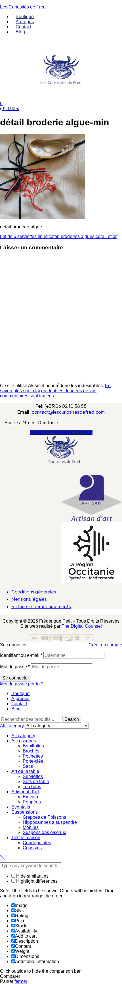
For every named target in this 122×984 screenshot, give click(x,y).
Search (71, 719)
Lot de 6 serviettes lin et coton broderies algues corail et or (58, 236)
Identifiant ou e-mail (21, 655)
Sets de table (36, 781)
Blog (16, 708)
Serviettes (33, 776)
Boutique (20, 693)
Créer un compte (105, 644)
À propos (20, 698)
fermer (20, 981)
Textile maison (25, 837)
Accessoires (23, 740)
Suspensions (24, 812)
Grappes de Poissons (44, 817)
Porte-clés (33, 761)
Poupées (32, 801)
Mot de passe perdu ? (21, 683)
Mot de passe (15, 666)
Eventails (20, 807)
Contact (19, 703)
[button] (61, 471)
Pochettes (33, 756)
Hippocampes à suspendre (50, 822)
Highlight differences (36, 881)
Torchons (32, 786)
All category (23, 735)
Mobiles (31, 827)
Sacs (28, 766)
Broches (31, 751)
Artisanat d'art (25, 791)
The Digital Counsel (82, 626)
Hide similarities (32, 876)
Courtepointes (37, 842)
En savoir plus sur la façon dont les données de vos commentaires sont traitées (55, 390)
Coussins (32, 847)
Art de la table (25, 771)
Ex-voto (30, 796)
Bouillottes (33, 745)
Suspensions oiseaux (44, 832)
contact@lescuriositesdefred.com (68, 412)
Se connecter (15, 678)
